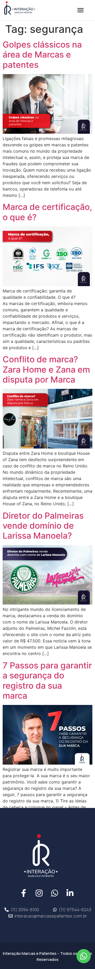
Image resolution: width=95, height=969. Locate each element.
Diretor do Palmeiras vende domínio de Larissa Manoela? (43, 526)
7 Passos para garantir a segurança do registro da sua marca (47, 680)
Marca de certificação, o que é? (47, 212)
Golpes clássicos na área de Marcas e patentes (42, 54)
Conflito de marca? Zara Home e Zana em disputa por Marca (46, 369)
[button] (80, 10)
